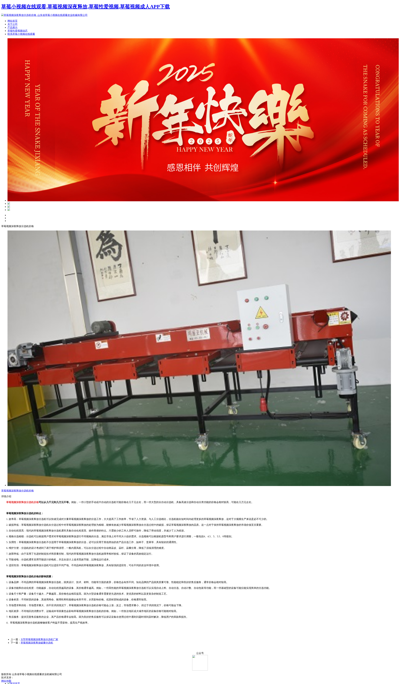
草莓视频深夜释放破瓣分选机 (37, 642)
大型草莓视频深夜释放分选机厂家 (39, 639)
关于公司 (13, 24)
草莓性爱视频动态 (18, 30)
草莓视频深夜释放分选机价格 (17, 490)
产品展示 (13, 27)
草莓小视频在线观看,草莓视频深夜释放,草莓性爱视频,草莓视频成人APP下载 (85, 6)
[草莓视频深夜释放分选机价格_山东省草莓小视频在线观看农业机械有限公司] (44, 15)
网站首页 (13, 21)
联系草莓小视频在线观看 (21, 34)
